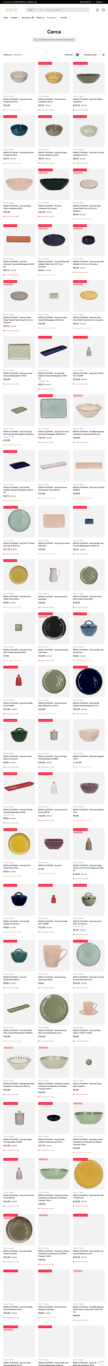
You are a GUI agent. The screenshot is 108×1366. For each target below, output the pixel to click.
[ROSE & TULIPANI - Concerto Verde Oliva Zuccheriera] (89, 900)
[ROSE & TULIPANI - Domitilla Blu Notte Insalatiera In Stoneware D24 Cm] (19, 1062)
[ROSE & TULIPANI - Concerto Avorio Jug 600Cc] (54, 575)
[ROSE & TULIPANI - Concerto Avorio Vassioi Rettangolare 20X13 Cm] (54, 296)
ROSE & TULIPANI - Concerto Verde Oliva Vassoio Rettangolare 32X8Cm (18, 1031)
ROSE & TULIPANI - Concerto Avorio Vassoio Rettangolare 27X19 (17, 374)
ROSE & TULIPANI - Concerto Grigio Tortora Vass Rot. (17, 1252)
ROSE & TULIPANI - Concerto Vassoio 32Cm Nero (53, 651)
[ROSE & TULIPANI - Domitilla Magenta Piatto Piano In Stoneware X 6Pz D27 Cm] (89, 1285)
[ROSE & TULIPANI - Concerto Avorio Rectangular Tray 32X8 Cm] (54, 466)
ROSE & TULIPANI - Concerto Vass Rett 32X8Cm (88, 488)
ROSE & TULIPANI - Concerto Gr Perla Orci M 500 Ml (18, 1196)
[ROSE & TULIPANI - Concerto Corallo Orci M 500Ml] (19, 681)
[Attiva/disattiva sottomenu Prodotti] (18, 18)
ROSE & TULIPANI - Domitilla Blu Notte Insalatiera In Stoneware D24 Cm (18, 1085)
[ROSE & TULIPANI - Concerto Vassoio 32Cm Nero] (54, 628)
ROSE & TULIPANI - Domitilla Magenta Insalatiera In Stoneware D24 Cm (88, 433)
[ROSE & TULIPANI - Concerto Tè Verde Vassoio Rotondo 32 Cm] (89, 955)
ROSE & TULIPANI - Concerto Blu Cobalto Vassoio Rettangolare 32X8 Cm (52, 375)
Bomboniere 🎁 (28, 18)
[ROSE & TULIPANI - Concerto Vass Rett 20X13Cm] (54, 522)
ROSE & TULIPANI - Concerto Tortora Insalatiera (88, 100)
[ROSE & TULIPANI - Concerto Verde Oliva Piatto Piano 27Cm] (54, 681)
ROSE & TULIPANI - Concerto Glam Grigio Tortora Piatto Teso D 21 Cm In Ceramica (18, 320)
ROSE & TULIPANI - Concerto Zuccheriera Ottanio (15, 978)
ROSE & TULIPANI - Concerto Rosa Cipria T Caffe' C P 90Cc (87, 1031)
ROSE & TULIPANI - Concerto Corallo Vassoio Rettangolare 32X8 (17, 811)
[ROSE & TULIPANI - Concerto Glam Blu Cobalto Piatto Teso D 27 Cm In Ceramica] (54, 240)
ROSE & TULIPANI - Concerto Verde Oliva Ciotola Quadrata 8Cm (17, 651)
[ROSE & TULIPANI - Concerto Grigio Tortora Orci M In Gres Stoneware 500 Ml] (89, 844)
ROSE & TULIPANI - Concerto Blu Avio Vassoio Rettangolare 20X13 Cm (88, 544)
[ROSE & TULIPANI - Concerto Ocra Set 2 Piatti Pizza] (89, 1174)
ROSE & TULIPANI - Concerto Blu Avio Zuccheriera (88, 651)
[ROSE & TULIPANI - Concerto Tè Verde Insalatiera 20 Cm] (89, 131)
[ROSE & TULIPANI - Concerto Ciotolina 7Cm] (89, 788)
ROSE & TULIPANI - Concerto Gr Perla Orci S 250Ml (88, 374)
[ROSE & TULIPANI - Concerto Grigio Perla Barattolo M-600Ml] (54, 735)
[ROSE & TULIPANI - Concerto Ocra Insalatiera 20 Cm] (54, 78)
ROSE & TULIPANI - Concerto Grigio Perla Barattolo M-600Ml (52, 757)
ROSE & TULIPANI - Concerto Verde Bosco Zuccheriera (17, 757)
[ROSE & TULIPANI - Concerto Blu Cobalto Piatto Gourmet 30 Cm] (54, 1118)
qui (52, 2)
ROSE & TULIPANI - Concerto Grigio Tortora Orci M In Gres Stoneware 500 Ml (88, 867)
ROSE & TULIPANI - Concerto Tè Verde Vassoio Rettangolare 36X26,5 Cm (53, 433)
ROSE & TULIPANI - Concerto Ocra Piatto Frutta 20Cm (17, 597)
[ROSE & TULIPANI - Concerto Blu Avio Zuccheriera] (89, 628)
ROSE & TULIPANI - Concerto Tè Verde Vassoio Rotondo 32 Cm (88, 978)
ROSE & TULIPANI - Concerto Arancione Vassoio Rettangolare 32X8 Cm (18, 264)
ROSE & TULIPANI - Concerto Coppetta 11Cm (88, 757)
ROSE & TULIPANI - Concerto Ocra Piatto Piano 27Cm (17, 866)
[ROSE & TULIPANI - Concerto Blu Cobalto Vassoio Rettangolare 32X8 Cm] (54, 352)
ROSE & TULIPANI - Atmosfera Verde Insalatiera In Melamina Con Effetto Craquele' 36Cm (53, 1197)
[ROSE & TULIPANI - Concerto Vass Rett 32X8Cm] (89, 466)
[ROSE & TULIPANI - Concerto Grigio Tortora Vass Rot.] (19, 1229)
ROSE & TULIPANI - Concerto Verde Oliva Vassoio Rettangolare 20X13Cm (18, 433)
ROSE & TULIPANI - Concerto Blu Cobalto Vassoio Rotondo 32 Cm (86, 704)
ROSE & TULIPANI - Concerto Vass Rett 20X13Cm (54, 544)
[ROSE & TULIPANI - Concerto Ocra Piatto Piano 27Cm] (19, 844)
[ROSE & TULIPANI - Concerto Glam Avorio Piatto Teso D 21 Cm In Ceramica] (89, 184)
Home (5, 18)
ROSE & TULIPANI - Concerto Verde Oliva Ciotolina (87, 1085)
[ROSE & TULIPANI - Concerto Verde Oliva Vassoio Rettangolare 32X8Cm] (19, 1009)
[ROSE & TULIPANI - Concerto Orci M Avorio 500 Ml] (54, 788)
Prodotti (14, 18)
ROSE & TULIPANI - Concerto (49, 865)
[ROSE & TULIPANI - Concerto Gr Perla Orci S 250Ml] (89, 352)
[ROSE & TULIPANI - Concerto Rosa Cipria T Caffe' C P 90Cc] (89, 1009)
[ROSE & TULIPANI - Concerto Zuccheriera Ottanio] (19, 955)
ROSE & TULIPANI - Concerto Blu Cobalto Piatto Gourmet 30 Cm (51, 1140)
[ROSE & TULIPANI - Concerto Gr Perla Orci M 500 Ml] (19, 1174)
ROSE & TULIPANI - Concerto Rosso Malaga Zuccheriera (52, 1308)
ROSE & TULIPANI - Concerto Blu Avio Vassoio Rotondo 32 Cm (88, 1252)
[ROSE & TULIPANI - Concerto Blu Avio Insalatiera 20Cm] (19, 131)
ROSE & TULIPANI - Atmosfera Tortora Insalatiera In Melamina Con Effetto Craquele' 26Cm (53, 1086)
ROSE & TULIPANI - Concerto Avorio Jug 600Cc (52, 597)
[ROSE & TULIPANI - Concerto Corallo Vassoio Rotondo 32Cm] (19, 1285)
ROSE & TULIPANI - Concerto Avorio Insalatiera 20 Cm (17, 100)
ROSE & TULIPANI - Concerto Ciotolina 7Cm (88, 811)
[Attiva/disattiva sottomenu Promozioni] (57, 18)
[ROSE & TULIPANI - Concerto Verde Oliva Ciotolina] (89, 1062)
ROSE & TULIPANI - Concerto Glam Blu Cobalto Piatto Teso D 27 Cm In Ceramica (53, 264)
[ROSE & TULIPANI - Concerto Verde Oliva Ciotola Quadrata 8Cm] (19, 628)
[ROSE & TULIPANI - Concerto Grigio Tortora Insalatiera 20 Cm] (54, 131)
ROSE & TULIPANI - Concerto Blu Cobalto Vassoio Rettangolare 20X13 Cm (18, 489)
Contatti (64, 18)
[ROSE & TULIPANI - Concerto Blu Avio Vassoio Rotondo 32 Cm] (89, 1229)
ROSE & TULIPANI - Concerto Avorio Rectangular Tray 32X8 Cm (52, 488)
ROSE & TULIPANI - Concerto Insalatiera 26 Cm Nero (49, 207)
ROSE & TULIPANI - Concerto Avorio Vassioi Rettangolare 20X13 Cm (52, 318)
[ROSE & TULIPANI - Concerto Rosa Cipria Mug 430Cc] (54, 955)
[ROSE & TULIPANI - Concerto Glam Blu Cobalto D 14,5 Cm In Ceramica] (89, 240)
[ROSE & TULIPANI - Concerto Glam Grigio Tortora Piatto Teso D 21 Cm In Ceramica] (19, 296)
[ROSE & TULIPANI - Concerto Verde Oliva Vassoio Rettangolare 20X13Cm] (19, 410)
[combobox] (57, 10)
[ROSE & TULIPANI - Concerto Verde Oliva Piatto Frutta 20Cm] (89, 575)
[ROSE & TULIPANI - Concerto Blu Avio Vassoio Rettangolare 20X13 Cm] (89, 522)
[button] (103, 9)
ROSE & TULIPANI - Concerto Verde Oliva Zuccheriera (87, 922)
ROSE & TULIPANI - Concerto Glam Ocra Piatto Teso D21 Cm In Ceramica (88, 318)
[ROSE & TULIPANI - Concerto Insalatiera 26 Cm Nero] (54, 184)
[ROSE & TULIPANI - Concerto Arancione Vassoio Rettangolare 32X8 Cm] (19, 240)
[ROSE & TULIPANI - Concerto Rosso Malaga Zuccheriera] (54, 1285)
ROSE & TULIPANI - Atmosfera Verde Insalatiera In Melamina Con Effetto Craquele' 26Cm (88, 1142)
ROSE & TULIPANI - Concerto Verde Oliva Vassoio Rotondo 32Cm (52, 1031)
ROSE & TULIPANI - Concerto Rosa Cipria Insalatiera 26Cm (17, 207)
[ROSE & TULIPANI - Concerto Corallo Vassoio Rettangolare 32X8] (19, 788)
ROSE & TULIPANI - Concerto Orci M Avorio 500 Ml (52, 811)
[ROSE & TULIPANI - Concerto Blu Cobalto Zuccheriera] (19, 900)
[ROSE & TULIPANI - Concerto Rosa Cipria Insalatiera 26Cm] (19, 184)
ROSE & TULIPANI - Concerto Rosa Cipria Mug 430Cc (52, 978)
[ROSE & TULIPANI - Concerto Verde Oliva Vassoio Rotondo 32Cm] (54, 1009)
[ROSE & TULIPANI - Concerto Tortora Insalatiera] (89, 78)
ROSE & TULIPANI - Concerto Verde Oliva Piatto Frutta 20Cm (87, 597)
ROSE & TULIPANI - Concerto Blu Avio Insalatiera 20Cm (18, 153)
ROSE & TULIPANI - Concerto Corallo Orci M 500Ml (17, 704)
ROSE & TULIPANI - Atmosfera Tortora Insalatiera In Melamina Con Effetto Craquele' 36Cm (53, 1253)
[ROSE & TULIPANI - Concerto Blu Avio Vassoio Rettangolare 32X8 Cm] (54, 1341)
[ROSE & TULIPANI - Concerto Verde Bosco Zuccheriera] (19, 735)
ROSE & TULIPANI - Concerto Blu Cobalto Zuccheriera (16, 922)
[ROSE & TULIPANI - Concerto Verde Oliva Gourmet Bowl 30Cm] (89, 1341)
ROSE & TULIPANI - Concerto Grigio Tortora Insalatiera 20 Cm (52, 153)
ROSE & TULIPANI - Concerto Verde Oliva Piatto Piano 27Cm (52, 704)
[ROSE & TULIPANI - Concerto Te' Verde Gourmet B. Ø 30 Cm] (19, 522)
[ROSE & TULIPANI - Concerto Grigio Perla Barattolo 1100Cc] (19, 1118)
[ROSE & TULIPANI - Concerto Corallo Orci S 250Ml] (54, 900)
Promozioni (51, 18)
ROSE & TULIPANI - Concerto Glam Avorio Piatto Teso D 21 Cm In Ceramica (87, 208)
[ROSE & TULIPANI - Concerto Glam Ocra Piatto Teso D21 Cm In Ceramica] (89, 296)
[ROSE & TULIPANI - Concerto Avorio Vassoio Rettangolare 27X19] (19, 352)
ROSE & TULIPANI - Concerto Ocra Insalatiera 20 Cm (52, 100)
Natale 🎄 (40, 18)
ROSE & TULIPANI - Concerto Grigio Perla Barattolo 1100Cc (17, 1140)
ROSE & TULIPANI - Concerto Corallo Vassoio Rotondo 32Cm (17, 1308)
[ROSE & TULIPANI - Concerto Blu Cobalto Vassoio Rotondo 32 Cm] (89, 681)
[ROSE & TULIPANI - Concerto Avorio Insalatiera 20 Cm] (19, 78)
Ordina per (7, 55)
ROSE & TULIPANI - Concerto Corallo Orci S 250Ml (52, 922)
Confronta (69, 55)
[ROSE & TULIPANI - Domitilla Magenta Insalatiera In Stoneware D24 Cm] (89, 410)
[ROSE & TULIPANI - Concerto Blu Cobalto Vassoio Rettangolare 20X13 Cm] (19, 466)
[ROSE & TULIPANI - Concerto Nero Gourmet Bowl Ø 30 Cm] (19, 1341)
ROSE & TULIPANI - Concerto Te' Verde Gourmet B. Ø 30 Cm (18, 544)
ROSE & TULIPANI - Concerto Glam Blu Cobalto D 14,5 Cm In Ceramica (88, 262)
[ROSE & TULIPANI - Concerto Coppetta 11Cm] (89, 735)
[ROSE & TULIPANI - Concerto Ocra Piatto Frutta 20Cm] (19, 575)
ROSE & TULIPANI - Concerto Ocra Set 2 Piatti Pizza (88, 1196)
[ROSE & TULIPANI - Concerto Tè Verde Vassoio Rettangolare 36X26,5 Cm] (54, 410)
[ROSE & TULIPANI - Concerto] (54, 844)
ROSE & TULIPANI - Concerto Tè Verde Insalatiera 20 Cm (88, 153)
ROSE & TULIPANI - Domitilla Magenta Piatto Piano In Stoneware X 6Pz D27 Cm (88, 1309)
